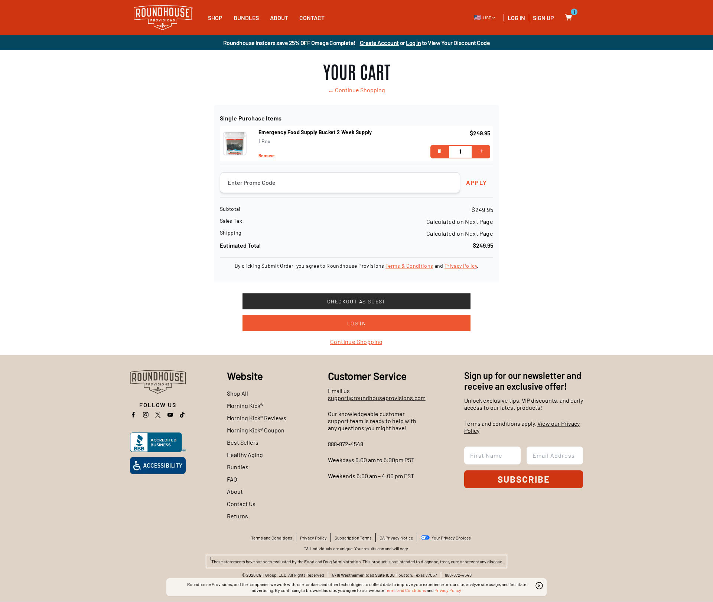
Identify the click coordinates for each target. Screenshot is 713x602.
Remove (266, 155)
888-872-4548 (345, 443)
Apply (476, 182)
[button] (485, 17)
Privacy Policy (461, 266)
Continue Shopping (356, 341)
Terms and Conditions (405, 590)
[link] (163, 17)
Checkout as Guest (356, 301)
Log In (413, 42)
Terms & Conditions (409, 266)
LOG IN (516, 17)
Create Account (379, 42)
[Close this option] (539, 586)
